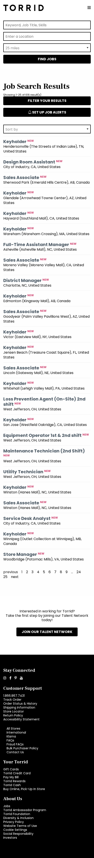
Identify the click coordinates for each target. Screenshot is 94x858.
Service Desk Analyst (26, 518)
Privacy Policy (13, 822)
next (15, 576)
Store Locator (13, 711)
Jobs (6, 806)
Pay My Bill (11, 777)
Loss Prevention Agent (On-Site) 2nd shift (44, 401)
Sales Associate (21, 177)
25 (5, 576)
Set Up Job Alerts (48, 112)
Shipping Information (19, 707)
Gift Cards (11, 769)
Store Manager (20, 554)
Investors (10, 837)
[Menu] (89, 7)
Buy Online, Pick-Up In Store (24, 789)
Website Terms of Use (20, 826)
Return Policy (13, 715)
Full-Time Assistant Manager (36, 244)
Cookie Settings (15, 830)
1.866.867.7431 (14, 695)
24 (79, 572)
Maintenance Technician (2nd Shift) (44, 451)
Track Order (12, 699)
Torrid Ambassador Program (24, 810)
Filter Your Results (47, 100)
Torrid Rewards (14, 781)
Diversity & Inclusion (18, 818)
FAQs (10, 740)
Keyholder (14, 141)
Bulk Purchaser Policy (22, 748)
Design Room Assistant (29, 162)
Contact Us (15, 752)
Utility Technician (23, 472)
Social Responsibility (18, 833)
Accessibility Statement (21, 719)
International (16, 732)
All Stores (13, 728)
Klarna (11, 736)
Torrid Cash (12, 785)
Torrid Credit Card (17, 773)
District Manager (22, 280)
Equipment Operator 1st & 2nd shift (42, 435)
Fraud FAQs (15, 744)
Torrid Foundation (16, 814)
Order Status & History (20, 703)
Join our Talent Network (47, 631)
